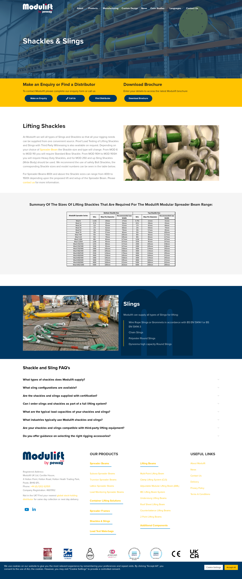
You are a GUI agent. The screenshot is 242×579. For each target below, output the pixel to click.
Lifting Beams (148, 463)
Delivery (194, 481)
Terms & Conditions (200, 494)
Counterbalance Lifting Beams (155, 510)
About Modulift (197, 463)
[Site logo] (38, 8)
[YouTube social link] (27, 509)
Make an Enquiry (38, 98)
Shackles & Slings (100, 521)
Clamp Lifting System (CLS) (153, 479)
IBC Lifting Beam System (152, 492)
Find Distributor (102, 98)
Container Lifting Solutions (105, 501)
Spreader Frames (100, 511)
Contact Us (196, 475)
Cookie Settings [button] (213, 567)
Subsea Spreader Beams (102, 473)
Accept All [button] (231, 567)
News (193, 469)
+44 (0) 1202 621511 (40, 486)
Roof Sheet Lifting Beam (152, 504)
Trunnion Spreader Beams (103, 479)
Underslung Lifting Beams (153, 498)
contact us (29, 182)
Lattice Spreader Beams (102, 486)
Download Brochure (138, 98)
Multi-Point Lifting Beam (152, 473)
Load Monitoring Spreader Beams (107, 492)
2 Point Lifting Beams (151, 516)
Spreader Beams (99, 463)
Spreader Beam (49, 149)
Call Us (72, 98)
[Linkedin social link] (34, 509)
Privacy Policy (197, 488)
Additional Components (154, 525)
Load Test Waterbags (102, 531)
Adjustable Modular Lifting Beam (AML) (159, 486)
